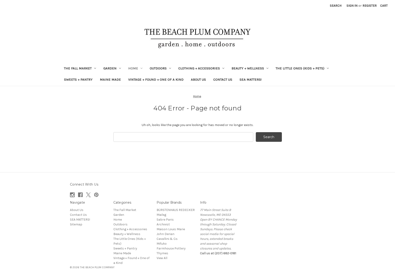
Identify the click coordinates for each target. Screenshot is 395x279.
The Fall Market (78, 68)
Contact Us (222, 79)
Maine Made (110, 79)
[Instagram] (72, 194)
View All (162, 258)
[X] (88, 194)
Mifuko (162, 244)
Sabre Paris (165, 220)
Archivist (163, 224)
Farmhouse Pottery (171, 248)
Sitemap (76, 224)
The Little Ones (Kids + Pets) (300, 68)
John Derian (165, 234)
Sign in (352, 6)
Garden (110, 68)
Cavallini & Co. (167, 239)
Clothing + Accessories (199, 68)
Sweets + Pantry (78, 79)
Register (370, 6)
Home (133, 68)
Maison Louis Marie (171, 229)
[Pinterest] (96, 194)
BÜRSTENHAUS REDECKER (176, 210)
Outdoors (158, 68)
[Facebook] (80, 194)
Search (336, 6)
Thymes (162, 253)
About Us (198, 79)
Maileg (161, 215)
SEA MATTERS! (251, 79)
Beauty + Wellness (248, 68)
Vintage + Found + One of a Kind (156, 79)
